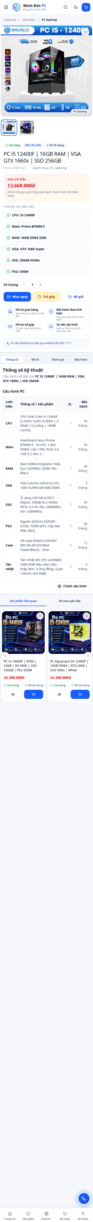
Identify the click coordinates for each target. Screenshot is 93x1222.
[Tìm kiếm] (65, 7)
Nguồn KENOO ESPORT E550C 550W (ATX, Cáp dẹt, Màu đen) (40, 526)
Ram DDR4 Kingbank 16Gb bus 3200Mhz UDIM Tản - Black (40, 468)
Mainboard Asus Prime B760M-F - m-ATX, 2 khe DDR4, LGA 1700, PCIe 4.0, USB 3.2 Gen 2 (39, 447)
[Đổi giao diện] (75, 7)
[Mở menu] (6, 7)
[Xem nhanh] (13, 694)
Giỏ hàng (65, 1218)
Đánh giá (58, 359)
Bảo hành (81, 359)
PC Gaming (49, 20)
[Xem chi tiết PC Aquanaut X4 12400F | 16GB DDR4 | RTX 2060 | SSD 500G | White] (70, 632)
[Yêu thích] (85, 32)
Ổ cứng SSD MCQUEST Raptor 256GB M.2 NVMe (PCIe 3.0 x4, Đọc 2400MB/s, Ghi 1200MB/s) (41, 504)
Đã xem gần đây (70, 601)
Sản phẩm (29, 20)
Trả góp (49, 296)
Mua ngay (20, 296)
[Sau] (88, 656)
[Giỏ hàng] (86, 7)
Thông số (12, 359)
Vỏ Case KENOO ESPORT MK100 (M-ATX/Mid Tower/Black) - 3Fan (38, 545)
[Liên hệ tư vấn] (84, 1198)
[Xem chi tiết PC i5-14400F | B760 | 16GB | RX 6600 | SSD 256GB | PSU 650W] (23, 632)
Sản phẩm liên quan (23, 601)
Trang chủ (10, 20)
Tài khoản (82, 1218)
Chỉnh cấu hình (74, 586)
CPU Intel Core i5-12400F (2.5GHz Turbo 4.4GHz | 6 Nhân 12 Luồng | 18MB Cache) (39, 423)
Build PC (46, 1218)
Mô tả (35, 359)
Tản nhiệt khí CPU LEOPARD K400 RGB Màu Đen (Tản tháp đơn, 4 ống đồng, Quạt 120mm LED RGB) (41, 567)
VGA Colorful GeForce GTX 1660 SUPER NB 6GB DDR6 (40, 485)
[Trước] (5, 656)
